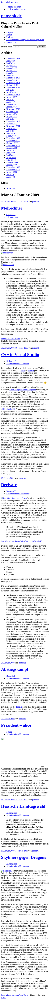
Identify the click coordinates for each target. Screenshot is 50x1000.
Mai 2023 (10, 63)
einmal (31, 370)
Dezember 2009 (13, 138)
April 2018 (11, 92)
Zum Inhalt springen (9, 2)
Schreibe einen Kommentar (17, 363)
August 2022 (11, 66)
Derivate (9, 484)
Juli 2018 (10, 90)
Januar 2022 (11, 68)
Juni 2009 (10, 153)
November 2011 (13, 126)
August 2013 (11, 116)
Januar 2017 (11, 107)
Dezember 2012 (13, 121)
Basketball (10, 676)
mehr (23, 370)
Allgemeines (11, 813)
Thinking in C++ (9, 409)
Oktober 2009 (12, 143)
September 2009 (13, 145)
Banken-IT (11, 491)
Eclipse (9, 361)
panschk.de (11, 15)
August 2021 (11, 70)
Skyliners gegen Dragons (23, 857)
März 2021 (11, 75)
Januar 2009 (11, 165)
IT (15, 361)
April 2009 (11, 157)
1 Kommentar (12, 217)
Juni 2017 (10, 102)
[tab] (13, 7)
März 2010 (11, 136)
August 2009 (11, 148)
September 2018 (13, 87)
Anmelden (10, 188)
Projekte (9, 32)
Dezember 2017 (13, 95)
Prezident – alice (16, 725)
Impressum (11, 42)
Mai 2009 (10, 155)
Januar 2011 (11, 128)
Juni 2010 (10, 133)
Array (3, 998)
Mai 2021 (10, 73)
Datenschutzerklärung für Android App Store (25, 39)
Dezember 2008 (13, 167)
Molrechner (11, 208)
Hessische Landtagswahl (23, 806)
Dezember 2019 (13, 78)
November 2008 (13, 170)
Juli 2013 (10, 119)
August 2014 (11, 114)
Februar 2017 (12, 104)
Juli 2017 (10, 99)
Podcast (9, 37)
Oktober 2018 (12, 85)
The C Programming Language (22, 390)
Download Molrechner (10, 338)
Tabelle (19, 707)
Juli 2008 (10, 174)
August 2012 (11, 124)
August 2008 (11, 172)
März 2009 (11, 160)
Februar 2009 (12, 162)
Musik (9, 732)
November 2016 (13, 109)
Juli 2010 (10, 131)
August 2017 (11, 97)
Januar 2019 (11, 80)
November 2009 (13, 140)
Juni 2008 (10, 177)
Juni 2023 (10, 61)
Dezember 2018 (13, 82)
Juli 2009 (10, 150)
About (9, 35)
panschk (35, 201)
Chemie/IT (10, 214)
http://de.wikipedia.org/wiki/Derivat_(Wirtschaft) (21, 541)
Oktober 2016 (12, 111)
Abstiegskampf (14, 669)
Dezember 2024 (13, 58)
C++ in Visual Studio (20, 354)
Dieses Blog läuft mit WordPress (14, 995)
